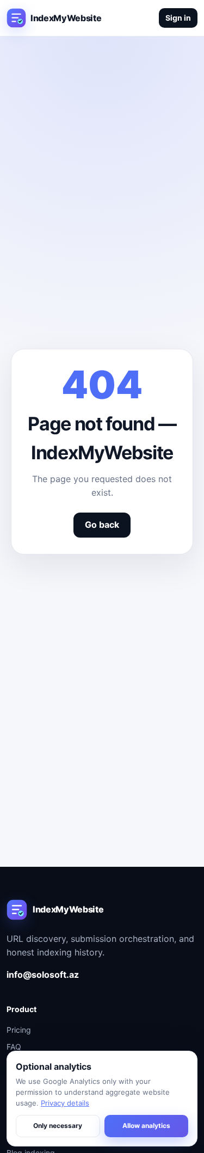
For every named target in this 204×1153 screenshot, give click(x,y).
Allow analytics (146, 1125)
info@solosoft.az (43, 974)
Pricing (19, 1029)
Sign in (178, 17)
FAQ (14, 1046)
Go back (102, 524)
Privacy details (65, 1103)
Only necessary (57, 1125)
